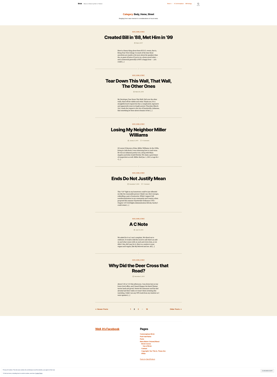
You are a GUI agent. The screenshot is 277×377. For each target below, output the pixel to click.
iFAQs (143, 353)
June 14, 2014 (139, 230)
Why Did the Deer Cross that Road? (138, 268)
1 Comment (146, 184)
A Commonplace (179, 3)
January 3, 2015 (134, 140)
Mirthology (188, 3)
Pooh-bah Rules (145, 336)
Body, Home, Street (138, 31)
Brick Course (146, 344)
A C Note (138, 224)
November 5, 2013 (139, 276)
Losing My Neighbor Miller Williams (138, 132)
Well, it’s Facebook (107, 329)
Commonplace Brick (147, 334)
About (169, 3)
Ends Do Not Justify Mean (138, 178)
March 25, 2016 (139, 91)
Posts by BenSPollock (147, 359)
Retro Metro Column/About (149, 341)
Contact (144, 348)
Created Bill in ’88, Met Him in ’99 (138, 37)
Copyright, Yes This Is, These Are (153, 351)
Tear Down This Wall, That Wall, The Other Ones (138, 83)
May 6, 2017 (139, 43)
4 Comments (145, 140)
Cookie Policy (38, 373)
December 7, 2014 (134, 184)
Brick (80, 3)
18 (147, 309)
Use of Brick (147, 346)
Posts (142, 339)
